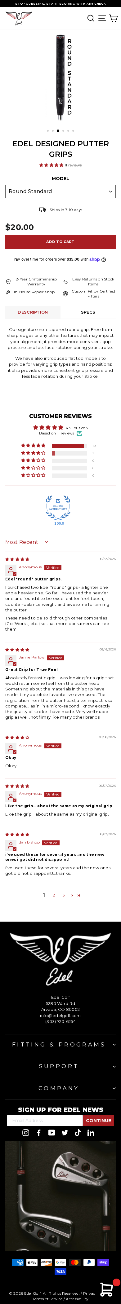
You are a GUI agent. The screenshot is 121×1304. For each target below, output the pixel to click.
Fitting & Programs (59, 1044)
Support (59, 1066)
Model (60, 178)
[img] (17, 559)
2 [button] (54, 895)
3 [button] (64, 895)
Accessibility (77, 1299)
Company (58, 1088)
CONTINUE (98, 1120)
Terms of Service (48, 1299)
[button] (52, 165)
